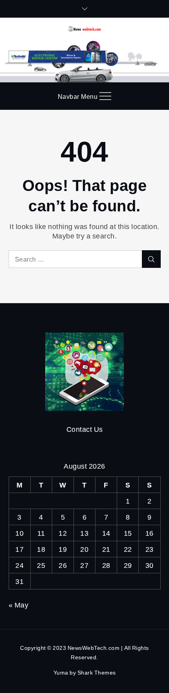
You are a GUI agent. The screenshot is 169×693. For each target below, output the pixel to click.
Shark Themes (96, 672)
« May (19, 604)
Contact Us (84, 429)
